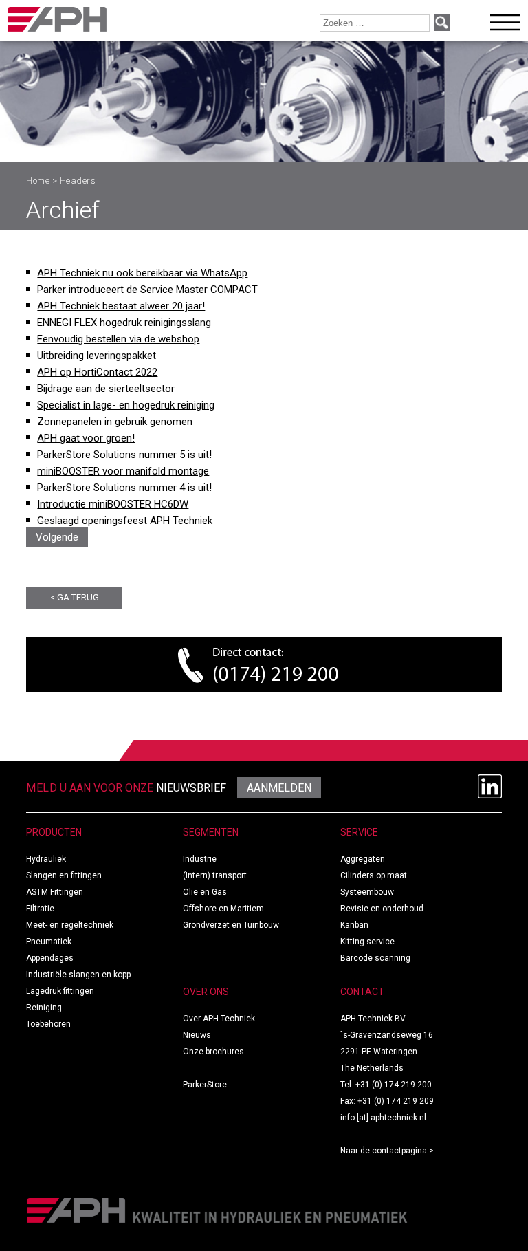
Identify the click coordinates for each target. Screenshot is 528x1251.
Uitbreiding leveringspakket (96, 355)
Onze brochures (213, 1051)
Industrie (200, 859)
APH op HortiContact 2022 (97, 372)
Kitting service (367, 941)
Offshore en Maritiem (223, 908)
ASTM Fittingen (54, 892)
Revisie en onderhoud (382, 908)
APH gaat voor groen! (86, 438)
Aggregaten (362, 859)
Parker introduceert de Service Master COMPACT (147, 289)
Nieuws (197, 1035)
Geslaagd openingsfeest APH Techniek (124, 520)
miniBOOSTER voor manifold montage (123, 471)
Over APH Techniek (219, 1018)
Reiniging (44, 1007)
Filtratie (40, 908)
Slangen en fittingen (64, 875)
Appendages (50, 958)
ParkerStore (205, 1084)
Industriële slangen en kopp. (79, 974)
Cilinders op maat (373, 875)
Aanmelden (279, 787)
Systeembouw (367, 892)
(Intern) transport (215, 875)
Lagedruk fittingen (60, 991)
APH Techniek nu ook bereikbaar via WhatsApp (142, 273)
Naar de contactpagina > (387, 1150)
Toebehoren (48, 1024)
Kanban (354, 925)
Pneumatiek (49, 941)
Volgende (57, 537)
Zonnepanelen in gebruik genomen (114, 421)
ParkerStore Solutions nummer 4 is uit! (124, 487)
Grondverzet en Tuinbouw (231, 925)
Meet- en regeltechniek (69, 925)
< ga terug (74, 597)
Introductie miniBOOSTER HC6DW (112, 504)
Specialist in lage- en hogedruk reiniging (125, 405)
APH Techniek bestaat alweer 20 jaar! (121, 306)
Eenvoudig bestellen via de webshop (118, 339)
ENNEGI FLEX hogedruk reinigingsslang (124, 322)
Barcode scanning (375, 958)
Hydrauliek (46, 859)
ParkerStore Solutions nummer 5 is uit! (124, 454)
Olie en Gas (205, 892)
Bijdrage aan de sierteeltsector (106, 388)
